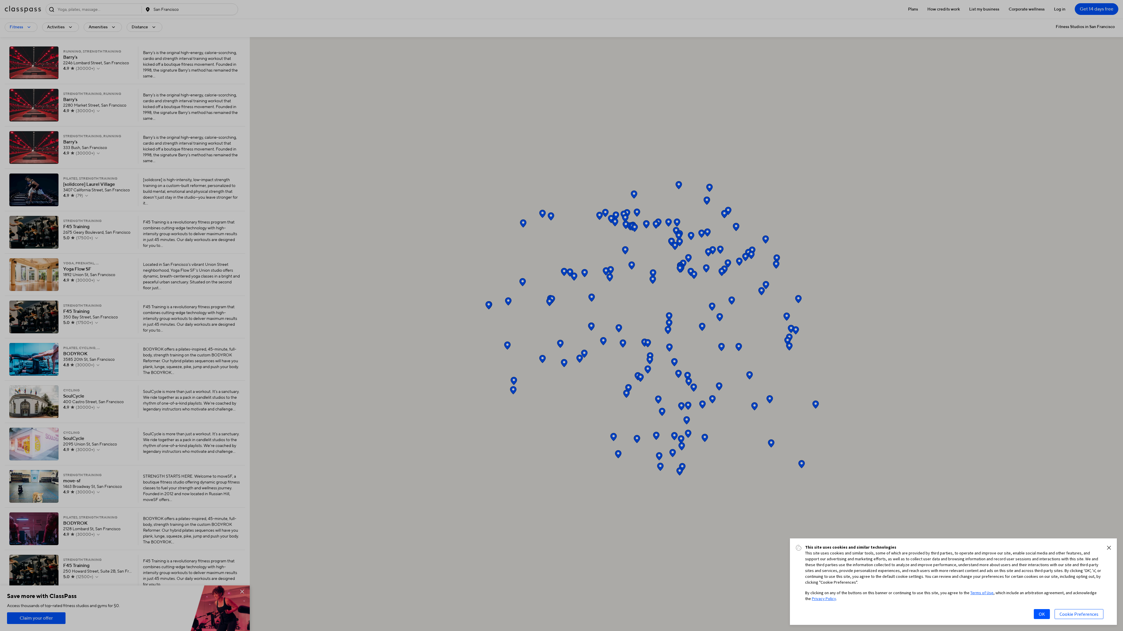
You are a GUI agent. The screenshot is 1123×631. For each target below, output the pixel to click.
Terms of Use (981, 592)
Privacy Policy (824, 598)
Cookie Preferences (1079, 614)
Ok (1042, 614)
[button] (1109, 548)
